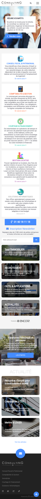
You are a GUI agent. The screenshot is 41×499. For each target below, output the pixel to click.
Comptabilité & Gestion (10, 475)
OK (36, 240)
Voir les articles (20, 442)
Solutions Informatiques (11, 486)
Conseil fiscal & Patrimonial (12, 471)
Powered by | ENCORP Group (30, 496)
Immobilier (6, 478)
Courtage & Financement (11, 482)
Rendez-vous (14, 36)
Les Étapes (20, 355)
